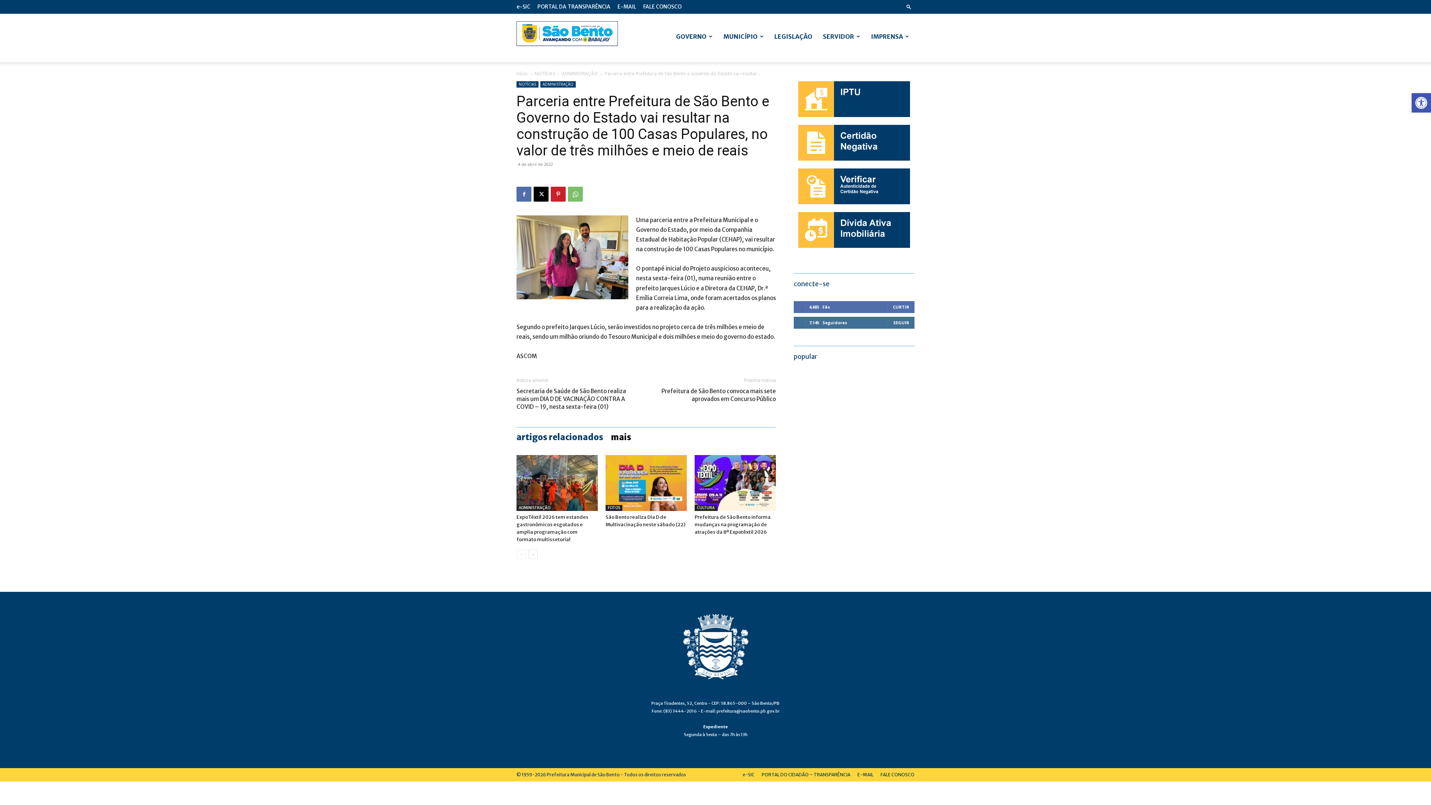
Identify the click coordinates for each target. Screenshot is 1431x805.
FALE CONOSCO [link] (662, 6)
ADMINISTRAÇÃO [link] (580, 73)
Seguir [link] (901, 322)
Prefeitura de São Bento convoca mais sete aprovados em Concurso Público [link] (718, 395)
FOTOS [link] (614, 507)
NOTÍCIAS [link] (545, 73)
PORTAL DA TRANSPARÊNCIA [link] (573, 6)
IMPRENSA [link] (887, 36)
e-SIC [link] (523, 6)
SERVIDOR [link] (838, 36)
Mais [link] (621, 437)
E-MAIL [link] (626, 6)
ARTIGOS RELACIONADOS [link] (560, 437)
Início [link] (522, 73)
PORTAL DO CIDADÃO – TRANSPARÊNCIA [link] (806, 774)
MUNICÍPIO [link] (740, 36)
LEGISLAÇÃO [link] (793, 36)
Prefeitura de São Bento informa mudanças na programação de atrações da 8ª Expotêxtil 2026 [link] (733, 524)
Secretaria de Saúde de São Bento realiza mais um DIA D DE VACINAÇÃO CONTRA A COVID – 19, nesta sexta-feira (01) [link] (571, 399)
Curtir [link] (901, 307)
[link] (1421, 103)
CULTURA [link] (706, 507)
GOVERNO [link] (691, 36)
